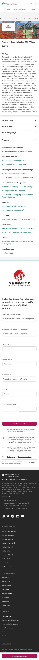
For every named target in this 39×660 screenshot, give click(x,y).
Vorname (6, 344)
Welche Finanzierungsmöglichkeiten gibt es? (18, 219)
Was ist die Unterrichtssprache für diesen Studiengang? (17, 242)
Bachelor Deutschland (9, 531)
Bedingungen (11, 457)
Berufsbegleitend (7, 555)
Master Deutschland (8, 543)
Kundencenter (6, 644)
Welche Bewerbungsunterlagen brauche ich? (18, 228)
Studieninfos (6, 577)
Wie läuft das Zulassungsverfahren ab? (16, 232)
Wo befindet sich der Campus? (13, 210)
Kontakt (4, 636)
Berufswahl (5, 601)
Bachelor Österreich (8, 535)
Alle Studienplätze (7, 567)
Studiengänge (6, 581)
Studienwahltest (7, 593)
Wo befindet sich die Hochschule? (14, 206)
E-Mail (5, 390)
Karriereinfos (6, 605)
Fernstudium (6, 563)
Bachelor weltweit (7, 539)
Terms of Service (13, 463)
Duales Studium (7, 559)
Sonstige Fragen (8, 253)
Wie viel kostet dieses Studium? (13, 173)
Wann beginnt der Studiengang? (14, 164)
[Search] (31, 3)
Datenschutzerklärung (25, 457)
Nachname (7, 359)
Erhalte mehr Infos (19, 424)
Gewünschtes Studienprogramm (15, 329)
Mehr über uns (6, 616)
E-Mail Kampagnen (8, 628)
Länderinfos (5, 597)
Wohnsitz (6, 375)
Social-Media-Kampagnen (10, 624)
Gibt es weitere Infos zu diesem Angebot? (17, 151)
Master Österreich (7, 547)
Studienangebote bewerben (10, 620)
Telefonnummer (9, 405)
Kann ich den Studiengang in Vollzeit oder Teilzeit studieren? (17, 196)
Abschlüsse (5, 589)
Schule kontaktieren (19, 656)
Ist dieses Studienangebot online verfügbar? (18, 187)
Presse (4, 640)
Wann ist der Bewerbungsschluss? (14, 160)
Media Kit (5, 632)
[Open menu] (35, 3)
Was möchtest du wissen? (12, 314)
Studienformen (6, 585)
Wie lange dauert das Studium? (13, 191)
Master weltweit (7, 551)
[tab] (6, 9)
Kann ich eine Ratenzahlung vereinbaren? (17, 177)
